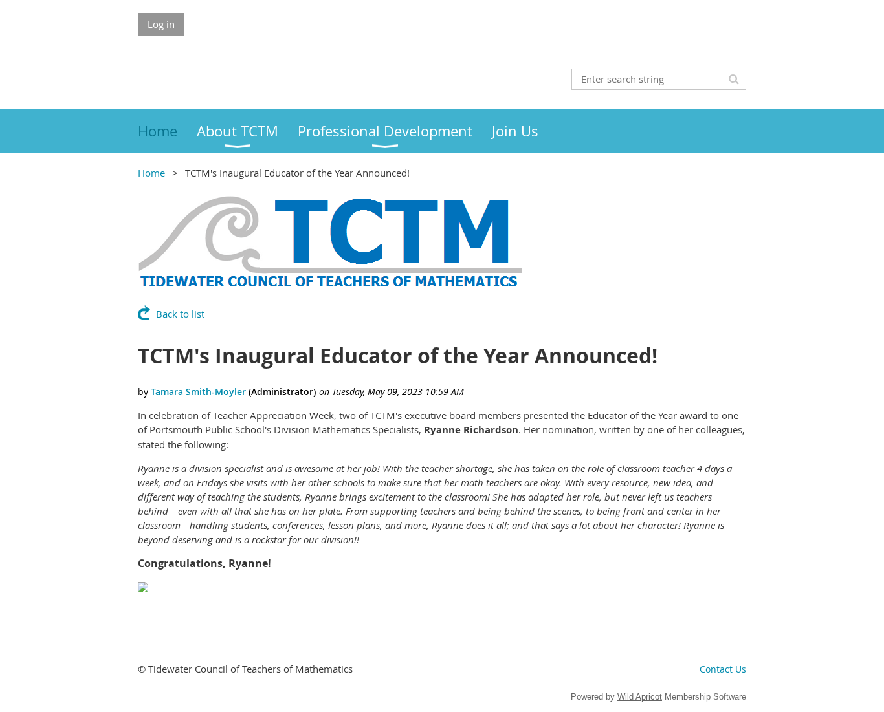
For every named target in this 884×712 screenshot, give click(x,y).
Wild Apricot (639, 697)
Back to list (180, 313)
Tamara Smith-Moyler (198, 391)
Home (151, 172)
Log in (161, 23)
